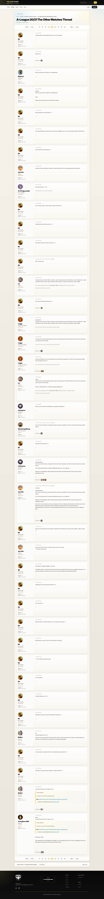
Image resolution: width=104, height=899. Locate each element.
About (17, 7)
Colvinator (21, 410)
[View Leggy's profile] (20, 319)
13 (45, 27)
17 (58, 27)
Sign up (94, 7)
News (8, 7)
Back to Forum (20, 13)
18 (61, 27)
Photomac (80, 877)
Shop (21, 7)
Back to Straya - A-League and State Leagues (27, 864)
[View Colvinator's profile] (41, 351)
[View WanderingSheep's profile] (43, 371)
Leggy (20, 324)
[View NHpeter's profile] (20, 72)
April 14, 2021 (56, 801)
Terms (79, 887)
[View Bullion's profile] (20, 733)
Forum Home (42, 864)
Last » (77, 27)
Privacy (79, 884)
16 (55, 27)
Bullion (20, 737)
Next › (72, 27)
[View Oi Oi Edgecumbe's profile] (41, 61)
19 (64, 27)
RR (19, 39)
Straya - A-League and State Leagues (28, 16)
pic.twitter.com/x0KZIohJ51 (61, 799)
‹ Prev (32, 27)
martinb (21, 172)
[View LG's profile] (20, 279)
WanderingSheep (24, 429)
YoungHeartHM (23, 821)
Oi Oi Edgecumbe (24, 191)
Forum (12, 7)
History (52, 259)
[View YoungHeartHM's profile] (43, 809)
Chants (67, 884)
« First (26, 27)
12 (42, 27)
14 (48, 27)
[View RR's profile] (20, 35)
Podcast (67, 887)
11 (39, 27)
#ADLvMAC (52, 799)
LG (19, 284)
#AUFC (48, 799)
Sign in (88, 7)
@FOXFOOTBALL (42, 799)
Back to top (85, 864)
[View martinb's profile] (20, 168)
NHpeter (21, 76)
